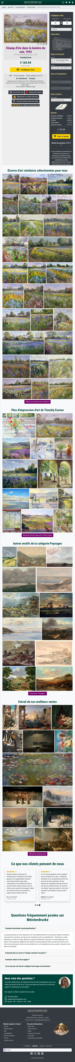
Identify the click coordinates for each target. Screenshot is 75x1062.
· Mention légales (8, 1029)
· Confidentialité (7, 1033)
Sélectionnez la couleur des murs (27, 97)
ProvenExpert (17, 897)
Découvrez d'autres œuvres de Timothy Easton (37, 535)
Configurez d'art (27, 69)
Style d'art (10, 7)
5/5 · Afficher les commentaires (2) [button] (29, 105)
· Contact (5, 1026)
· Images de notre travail (33, 1033)
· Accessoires (30, 1036)
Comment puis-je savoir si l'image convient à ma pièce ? (26, 953)
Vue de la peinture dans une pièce (26, 101)
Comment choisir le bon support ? (17, 959)
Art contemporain (20, 7)
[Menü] (2, 3)
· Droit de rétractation (9, 1036)
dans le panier (62, 136)
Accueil (4, 7)
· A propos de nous (8, 1040)
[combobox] (61, 29)
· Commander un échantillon (34, 1038)
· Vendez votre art (32, 1029)
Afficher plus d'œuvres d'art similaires (37, 402)
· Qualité (29, 1031)
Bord (52, 27)
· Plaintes (5, 1038)
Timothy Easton (31, 7)
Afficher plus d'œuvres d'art (37, 854)
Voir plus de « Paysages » (37, 693)
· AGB (4, 1031)
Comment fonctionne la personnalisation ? (20, 928)
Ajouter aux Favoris (35, 92)
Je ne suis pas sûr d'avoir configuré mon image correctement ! (28, 966)
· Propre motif (30, 1026)
